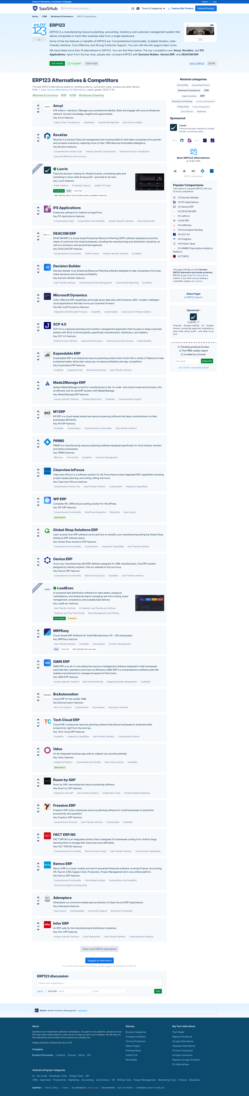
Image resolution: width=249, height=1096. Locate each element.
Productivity (183, 106)
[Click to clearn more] (124, 1010)
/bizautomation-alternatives (49, 690)
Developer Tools (58, 1075)
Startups (67, 2)
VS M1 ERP (183, 220)
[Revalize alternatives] (47, 136)
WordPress (201, 111)
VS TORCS (183, 256)
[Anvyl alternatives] (47, 107)
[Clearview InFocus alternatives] (47, 471)
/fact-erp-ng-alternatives (48, 831)
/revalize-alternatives (46, 131)
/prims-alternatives (45, 437)
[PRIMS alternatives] (47, 442)
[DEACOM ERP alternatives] (47, 234)
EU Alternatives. (78, 89)
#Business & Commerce (45, 95)
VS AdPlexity (184, 225)
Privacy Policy (51, 1087)
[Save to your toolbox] (39, 39)
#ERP (64, 95)
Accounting (182, 85)
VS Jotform (183, 216)
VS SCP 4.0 (183, 234)
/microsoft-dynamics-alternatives (53, 291)
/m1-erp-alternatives (45, 408)
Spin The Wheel (125, 1087)
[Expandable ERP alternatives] (47, 354)
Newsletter (131, 1059)
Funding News (133, 1050)
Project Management (201, 107)
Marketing (73, 1079)
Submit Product (206, 8)
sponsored (82, 1011)
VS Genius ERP (185, 206)
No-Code (42, 1075)
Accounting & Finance (201, 85)
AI (33, 1075)
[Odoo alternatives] (47, 750)
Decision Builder (148, 54)
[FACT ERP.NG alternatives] (47, 835)
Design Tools (76, 1075)
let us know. (197, 281)
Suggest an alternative (99, 960)
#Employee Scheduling (91, 95)
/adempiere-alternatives (48, 894)
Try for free (59, 191)
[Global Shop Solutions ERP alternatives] (47, 531)
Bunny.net (93, 1087)
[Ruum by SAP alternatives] (47, 781)
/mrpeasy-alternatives (46, 627)
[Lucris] (47, 170)
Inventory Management (205, 101)
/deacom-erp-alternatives (48, 230)
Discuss (72, 1055)
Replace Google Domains (186, 1059)
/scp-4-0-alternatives (46, 320)
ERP (202, 95)
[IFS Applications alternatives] (47, 209)
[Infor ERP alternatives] (47, 924)
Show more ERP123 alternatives (99, 949)
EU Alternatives (200, 275)
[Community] (138, 8)
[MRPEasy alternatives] (47, 632)
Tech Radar (178, 1032)
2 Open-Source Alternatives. (54, 89)
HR (113, 1079)
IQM (47, 662)
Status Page (91, 63)
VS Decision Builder (188, 197)
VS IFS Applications (188, 202)
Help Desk (45, 1079)
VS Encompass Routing (190, 229)
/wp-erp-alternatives (46, 495)
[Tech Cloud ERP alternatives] (47, 721)
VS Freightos (184, 239)
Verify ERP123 (196, 63)
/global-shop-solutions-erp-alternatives (56, 526)
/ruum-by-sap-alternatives (49, 776)
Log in (40, 991)
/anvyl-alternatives (45, 102)
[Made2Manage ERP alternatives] (47, 383)
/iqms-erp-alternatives (47, 658)
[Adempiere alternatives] (47, 898)
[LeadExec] (47, 589)
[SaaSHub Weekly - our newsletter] (132, 8)
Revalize (187, 50)
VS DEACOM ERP (186, 211)
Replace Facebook (182, 1036)
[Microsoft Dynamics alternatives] (47, 296)
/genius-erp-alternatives (48, 555)
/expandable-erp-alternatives (50, 350)
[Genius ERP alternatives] (47, 560)
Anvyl (177, 50)
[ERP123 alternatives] (39, 29)
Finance (183, 1079)
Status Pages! (133, 1045)
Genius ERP (167, 54)
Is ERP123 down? (193, 297)
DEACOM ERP (190, 54)
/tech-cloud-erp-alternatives (50, 716)
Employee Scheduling (182, 101)
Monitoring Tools (167, 1079)
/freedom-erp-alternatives (49, 802)
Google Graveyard (182, 1055)
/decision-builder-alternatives (50, 262)
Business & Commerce (189, 90)
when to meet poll (156, 1087)
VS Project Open (186, 243)
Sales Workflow (187, 111)
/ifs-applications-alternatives (50, 204)
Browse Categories (136, 1032)
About (81, 1055)
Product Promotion (42, 1055)
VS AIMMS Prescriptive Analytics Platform (193, 250)
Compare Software (136, 1036)
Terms (65, 1087)
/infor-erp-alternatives (47, 920)
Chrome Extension (135, 1041)
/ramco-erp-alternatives (48, 860)
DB (47, 267)
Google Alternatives (183, 1041)
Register (205, 2)
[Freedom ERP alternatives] (47, 806)
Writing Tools (124, 1079)
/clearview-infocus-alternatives (51, 466)
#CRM (72, 95)
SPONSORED (36, 168)
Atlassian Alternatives (183, 1045)
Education (194, 1079)
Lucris (192, 322)
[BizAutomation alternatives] (47, 695)
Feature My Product (182, 8)
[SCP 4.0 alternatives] (47, 325)
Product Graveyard (182, 1050)
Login (214, 2)
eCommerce (102, 1079)
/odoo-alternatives (45, 745)
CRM (206, 90)
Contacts (60, 1055)
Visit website (57, 63)
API (89, 1055)
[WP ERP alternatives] (47, 500)
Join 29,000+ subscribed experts (193, 367)
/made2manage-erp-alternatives (52, 379)
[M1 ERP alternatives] (47, 412)
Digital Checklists (189, 96)
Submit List (131, 1055)
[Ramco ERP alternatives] (47, 864)
